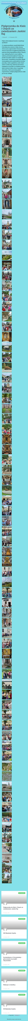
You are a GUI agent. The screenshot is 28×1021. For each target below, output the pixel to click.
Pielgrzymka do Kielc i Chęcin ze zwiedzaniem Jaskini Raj (13, 908)
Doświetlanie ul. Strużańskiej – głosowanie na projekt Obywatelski (12, 959)
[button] (14, 21)
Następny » (17, 1015)
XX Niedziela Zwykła (9, 1009)
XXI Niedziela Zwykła (9, 933)
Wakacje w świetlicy (9, 985)
